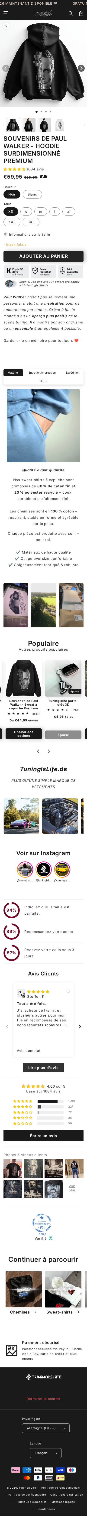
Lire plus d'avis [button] (43, 1067)
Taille (7, 204)
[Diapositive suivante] (48, 751)
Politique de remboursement (60, 1487)
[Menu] (6, 13)
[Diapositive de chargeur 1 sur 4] (50, 111)
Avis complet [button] (29, 1050)
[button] (71, 13)
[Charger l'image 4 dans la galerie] (60, 125)
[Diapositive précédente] (7, 1026)
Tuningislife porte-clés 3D (63, 702)
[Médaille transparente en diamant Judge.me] (41, 1223)
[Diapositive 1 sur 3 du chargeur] (46, 111)
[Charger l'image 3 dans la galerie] (44, 125)
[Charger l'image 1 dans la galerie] (13, 125)
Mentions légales (63, 1501)
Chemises (20, 1312)
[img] (38, 991)
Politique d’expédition (32, 1501)
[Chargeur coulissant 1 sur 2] (41, 111)
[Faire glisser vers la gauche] (3, 125)
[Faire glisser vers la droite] (84, 125)
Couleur (9, 187)
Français (41, 1453)
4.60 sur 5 (56, 1086)
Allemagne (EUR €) (41, 1428)
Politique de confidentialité (27, 1494)
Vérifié (41, 1238)
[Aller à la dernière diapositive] (38, 751)
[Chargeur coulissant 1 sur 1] (36, 111)
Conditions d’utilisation (66, 1494)
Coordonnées (46, 1509)
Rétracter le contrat (43, 1399)
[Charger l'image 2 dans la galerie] (28, 125)
